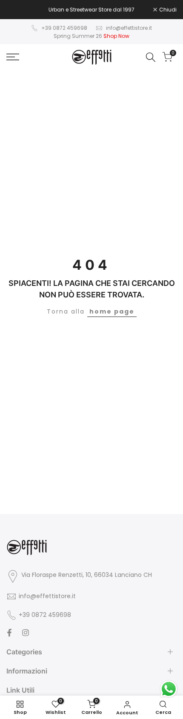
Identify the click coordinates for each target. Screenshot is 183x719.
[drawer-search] (150, 57)
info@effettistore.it (129, 27)
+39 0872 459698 (64, 27)
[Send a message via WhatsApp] (169, 689)
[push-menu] (12, 57)
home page (111, 311)
